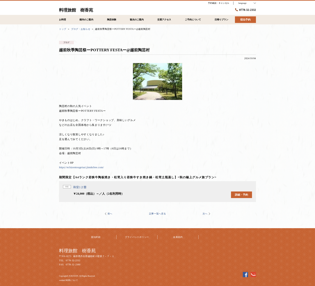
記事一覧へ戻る (157, 213)
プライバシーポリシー (137, 237)
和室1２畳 (79, 187)
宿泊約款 (96, 237)
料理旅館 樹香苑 (77, 250)
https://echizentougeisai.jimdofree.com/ (81, 167)
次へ (205, 213)
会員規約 (178, 237)
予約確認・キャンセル (218, 3)
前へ (110, 213)
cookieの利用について (68, 280)
